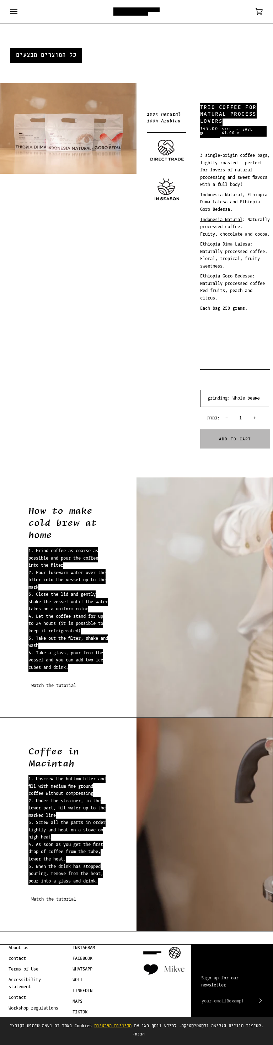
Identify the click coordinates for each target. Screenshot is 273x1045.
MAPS (77, 1001)
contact (17, 958)
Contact (17, 997)
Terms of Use (23, 969)
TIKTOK (80, 1012)
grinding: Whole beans (234, 398)
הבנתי (138, 1034)
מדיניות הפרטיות (113, 1026)
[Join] (255, 1001)
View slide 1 (6, 177)
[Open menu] (21, 11)
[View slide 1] (68, 128)
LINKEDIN (82, 991)
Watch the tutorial (53, 685)
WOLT (77, 980)
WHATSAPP (82, 969)
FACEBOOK (82, 958)
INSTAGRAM (84, 948)
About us (18, 948)
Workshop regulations (33, 1008)
